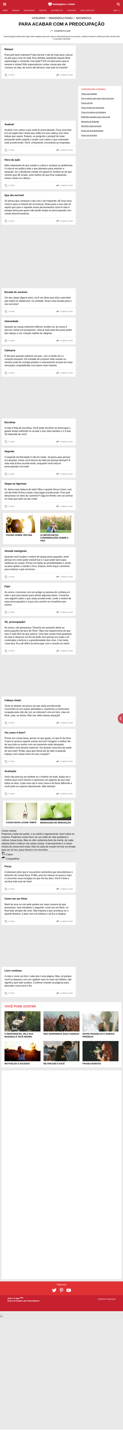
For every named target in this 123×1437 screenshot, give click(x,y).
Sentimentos (83, 18)
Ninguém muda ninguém (91, 126)
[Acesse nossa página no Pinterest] (61, 1290)
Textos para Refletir (89, 94)
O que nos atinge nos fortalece (93, 112)
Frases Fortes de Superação (92, 108)
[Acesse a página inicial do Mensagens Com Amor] (61, 4)
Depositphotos (33, 1301)
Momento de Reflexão (90, 122)
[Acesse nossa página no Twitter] (54, 1290)
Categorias (38, 18)
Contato (102, 1299)
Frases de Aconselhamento (92, 131)
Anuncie (111, 1299)
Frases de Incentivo (89, 135)
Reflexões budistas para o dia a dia (95, 117)
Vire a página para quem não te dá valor (97, 98)
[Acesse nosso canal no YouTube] (68, 1290)
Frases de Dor (87, 103)
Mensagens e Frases (61, 18)
